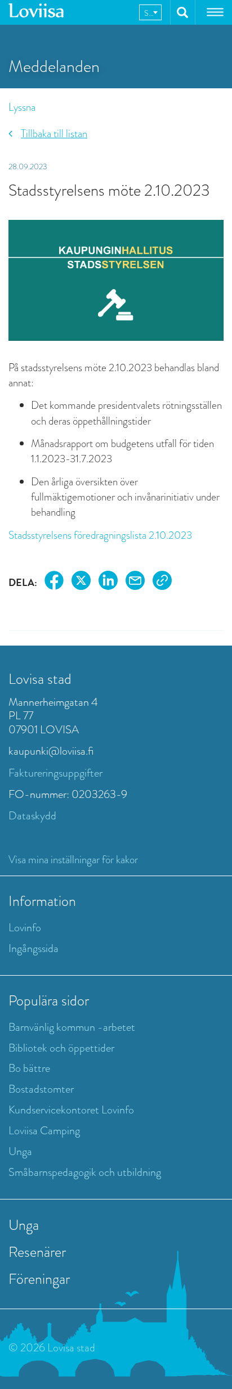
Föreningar (39, 1278)
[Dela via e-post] (135, 582)
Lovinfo (24, 927)
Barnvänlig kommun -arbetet (71, 1027)
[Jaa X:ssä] (81, 582)
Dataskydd (32, 816)
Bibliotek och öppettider (61, 1048)
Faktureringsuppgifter (55, 773)
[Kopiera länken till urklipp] (162, 582)
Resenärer (37, 1251)
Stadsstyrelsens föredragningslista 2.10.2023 (100, 535)
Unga (20, 1151)
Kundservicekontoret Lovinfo (71, 1110)
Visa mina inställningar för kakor (73, 859)
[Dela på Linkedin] (108, 582)
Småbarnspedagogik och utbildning (84, 1172)
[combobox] (150, 12)
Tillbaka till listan (54, 133)
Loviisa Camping (44, 1130)
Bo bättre (29, 1068)
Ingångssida (33, 948)
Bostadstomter (41, 1089)
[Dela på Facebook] (54, 582)
